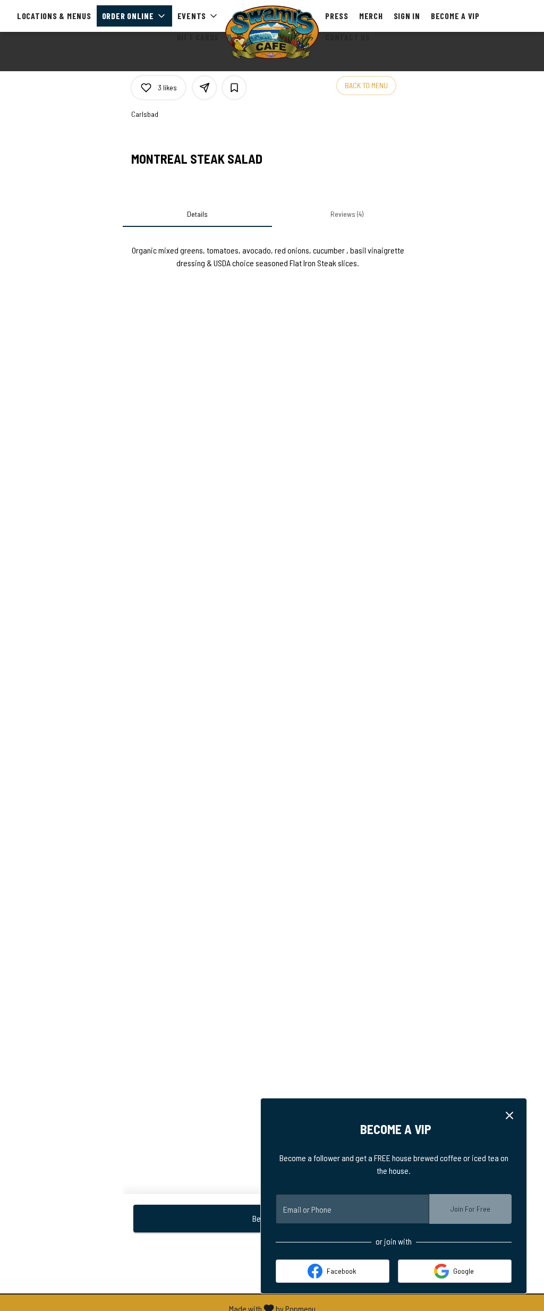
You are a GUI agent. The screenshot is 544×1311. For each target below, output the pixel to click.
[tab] (197, 214)
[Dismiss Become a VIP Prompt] (509, 1115)
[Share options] (204, 87)
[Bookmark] (234, 87)
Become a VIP (455, 16)
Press (336, 16)
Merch (371, 16)
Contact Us (347, 37)
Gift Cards (198, 37)
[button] (134, 16)
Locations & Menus (54, 16)
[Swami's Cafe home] (272, 32)
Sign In (407, 16)
